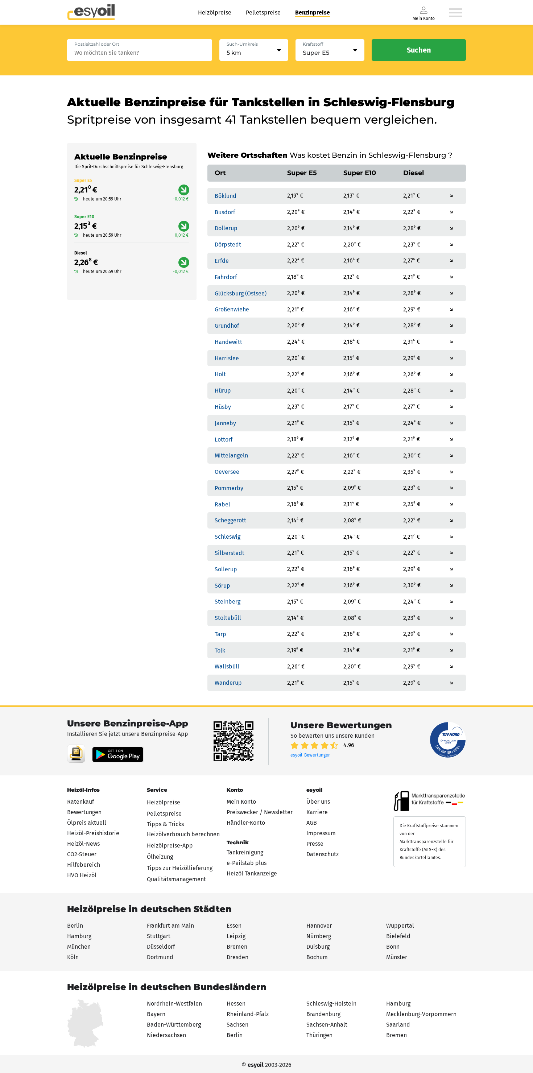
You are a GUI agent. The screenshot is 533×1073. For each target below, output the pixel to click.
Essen (234, 925)
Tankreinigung (245, 852)
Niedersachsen (166, 1035)
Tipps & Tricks (165, 824)
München (79, 946)
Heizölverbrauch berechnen (183, 834)
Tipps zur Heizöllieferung (179, 868)
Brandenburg (323, 1014)
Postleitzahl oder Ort (96, 44)
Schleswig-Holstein (331, 1003)
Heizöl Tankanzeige (252, 873)
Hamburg (79, 936)
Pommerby (229, 488)
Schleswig (227, 536)
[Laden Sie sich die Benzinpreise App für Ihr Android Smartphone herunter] (76, 754)
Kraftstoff (313, 44)
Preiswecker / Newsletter (260, 812)
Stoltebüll (228, 617)
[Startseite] (91, 12)
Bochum (317, 957)
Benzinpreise (312, 12)
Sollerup (226, 569)
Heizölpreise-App (170, 845)
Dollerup (226, 228)
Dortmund (160, 957)
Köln (73, 957)
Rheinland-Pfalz (248, 1014)
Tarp (220, 634)
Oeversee (227, 471)
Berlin (75, 925)
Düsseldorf (161, 946)
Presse (314, 843)
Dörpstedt (228, 244)
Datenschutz (322, 854)
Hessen (236, 1003)
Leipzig (236, 936)
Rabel (222, 504)
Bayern (156, 1014)
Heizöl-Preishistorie (93, 833)
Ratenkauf (80, 801)
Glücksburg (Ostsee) (240, 293)
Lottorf (223, 439)
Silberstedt (229, 553)
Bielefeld (398, 936)
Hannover (319, 925)
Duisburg (318, 946)
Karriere (317, 812)
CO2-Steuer (81, 854)
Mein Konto (241, 801)
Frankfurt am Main (170, 925)
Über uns (318, 801)
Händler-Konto (246, 822)
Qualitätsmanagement (176, 879)
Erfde (222, 260)
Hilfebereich (83, 864)
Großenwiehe (232, 309)
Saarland (398, 1024)
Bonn (393, 946)
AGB (311, 822)
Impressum (321, 833)
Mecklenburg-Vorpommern (421, 1014)
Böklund (225, 195)
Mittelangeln (231, 455)
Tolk (220, 650)
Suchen (419, 50)
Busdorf (225, 211)
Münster (396, 957)
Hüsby (223, 406)
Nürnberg (318, 936)
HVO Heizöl (81, 875)
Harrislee (227, 358)
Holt (220, 374)
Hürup (223, 390)
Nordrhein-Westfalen (174, 1003)
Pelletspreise (263, 12)
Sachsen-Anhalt (326, 1024)
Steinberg (227, 601)
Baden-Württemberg (174, 1024)
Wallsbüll (227, 666)
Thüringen (319, 1035)
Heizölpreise (214, 12)
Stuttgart (158, 936)
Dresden (237, 957)
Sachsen (237, 1024)
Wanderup (228, 682)
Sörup (222, 585)
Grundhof (227, 325)
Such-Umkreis (242, 44)
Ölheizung (160, 856)
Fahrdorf (226, 277)
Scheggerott (230, 520)
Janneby (225, 423)
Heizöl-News (83, 843)
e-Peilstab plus (246, 862)
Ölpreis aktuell (86, 822)
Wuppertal (400, 925)
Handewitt (228, 342)
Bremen (237, 946)
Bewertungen (84, 812)
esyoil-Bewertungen (310, 755)
